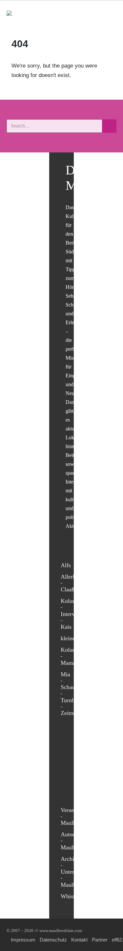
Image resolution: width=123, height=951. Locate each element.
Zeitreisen (72, 713)
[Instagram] (67, 777)
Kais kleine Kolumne (72, 638)
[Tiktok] (67, 791)
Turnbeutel (73, 700)
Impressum (23, 939)
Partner (100, 939)
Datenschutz (53, 939)
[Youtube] (67, 764)
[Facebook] (67, 737)
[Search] (109, 126)
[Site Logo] (44, 15)
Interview (72, 614)
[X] (67, 750)
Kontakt (79, 939)
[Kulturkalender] (93, 16)
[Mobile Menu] (108, 16)
